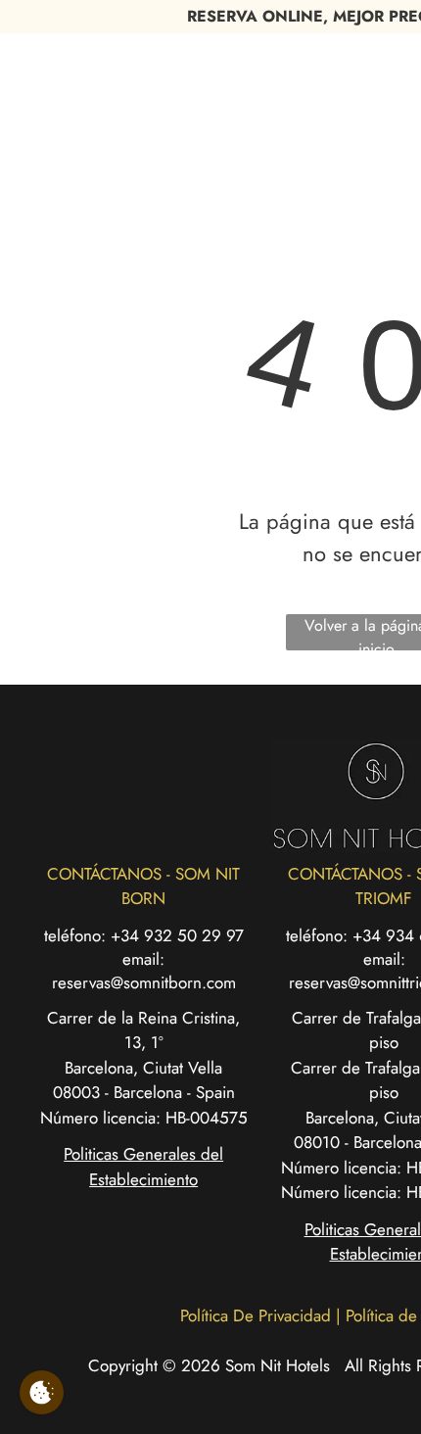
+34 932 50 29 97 (177, 935)
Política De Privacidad (255, 1315)
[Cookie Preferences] (42, 1392)
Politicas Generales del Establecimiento (143, 1166)
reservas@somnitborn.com (144, 982)
